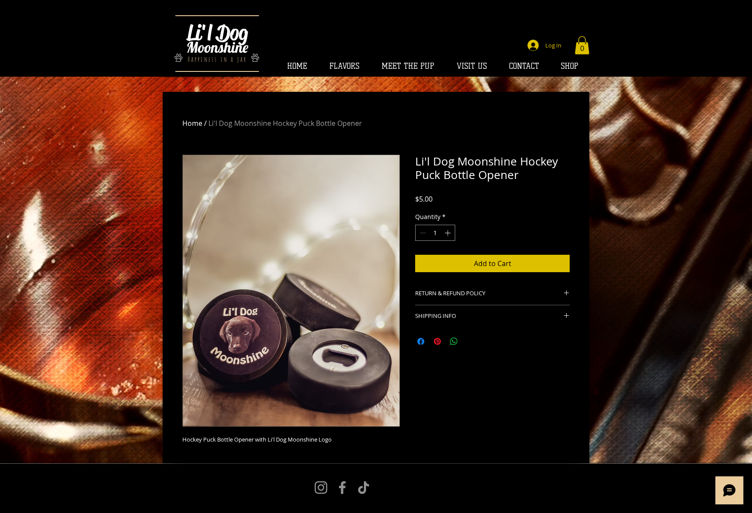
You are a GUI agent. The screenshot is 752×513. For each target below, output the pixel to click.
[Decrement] (421, 232)
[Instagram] (320, 487)
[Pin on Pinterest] (437, 341)
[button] (582, 45)
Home (192, 123)
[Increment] (448, 232)
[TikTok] (363, 487)
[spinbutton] (435, 232)
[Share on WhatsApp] (454, 341)
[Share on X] (470, 341)
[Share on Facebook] (421, 341)
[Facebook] (342, 487)
